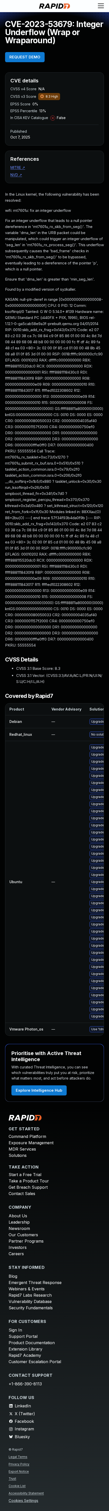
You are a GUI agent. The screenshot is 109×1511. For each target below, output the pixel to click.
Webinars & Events (27, 1288)
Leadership (19, 1222)
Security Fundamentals (31, 1307)
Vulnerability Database (30, 1301)
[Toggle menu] (101, 6)
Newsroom (19, 1228)
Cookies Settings (23, 1501)
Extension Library (25, 1349)
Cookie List (17, 1486)
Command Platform (27, 1136)
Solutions (18, 1155)
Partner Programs (26, 1241)
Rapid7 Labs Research (30, 1295)
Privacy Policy (19, 1464)
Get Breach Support (28, 1187)
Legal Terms (18, 1457)
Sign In (15, 1330)
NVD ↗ (16, 175)
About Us (18, 1215)
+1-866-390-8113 (25, 1383)
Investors (18, 1247)
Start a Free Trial (25, 1174)
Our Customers (23, 1234)
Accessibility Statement (26, 1493)
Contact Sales (22, 1193)
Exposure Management (31, 1142)
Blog (13, 1276)
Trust (12, 1478)
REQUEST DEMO (24, 57)
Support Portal (23, 1336)
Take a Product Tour (29, 1180)
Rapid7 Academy (25, 1355)
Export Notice (19, 1471)
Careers (16, 1253)
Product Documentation (32, 1342)
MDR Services (22, 1149)
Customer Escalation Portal (35, 1361)
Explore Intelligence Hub (39, 1090)
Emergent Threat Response (35, 1282)
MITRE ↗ (17, 167)
